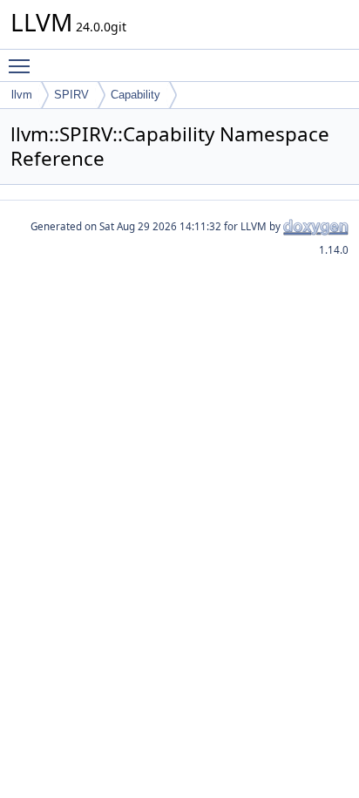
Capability (135, 94)
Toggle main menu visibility (22, 65)
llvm (21, 94)
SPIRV (71, 94)
